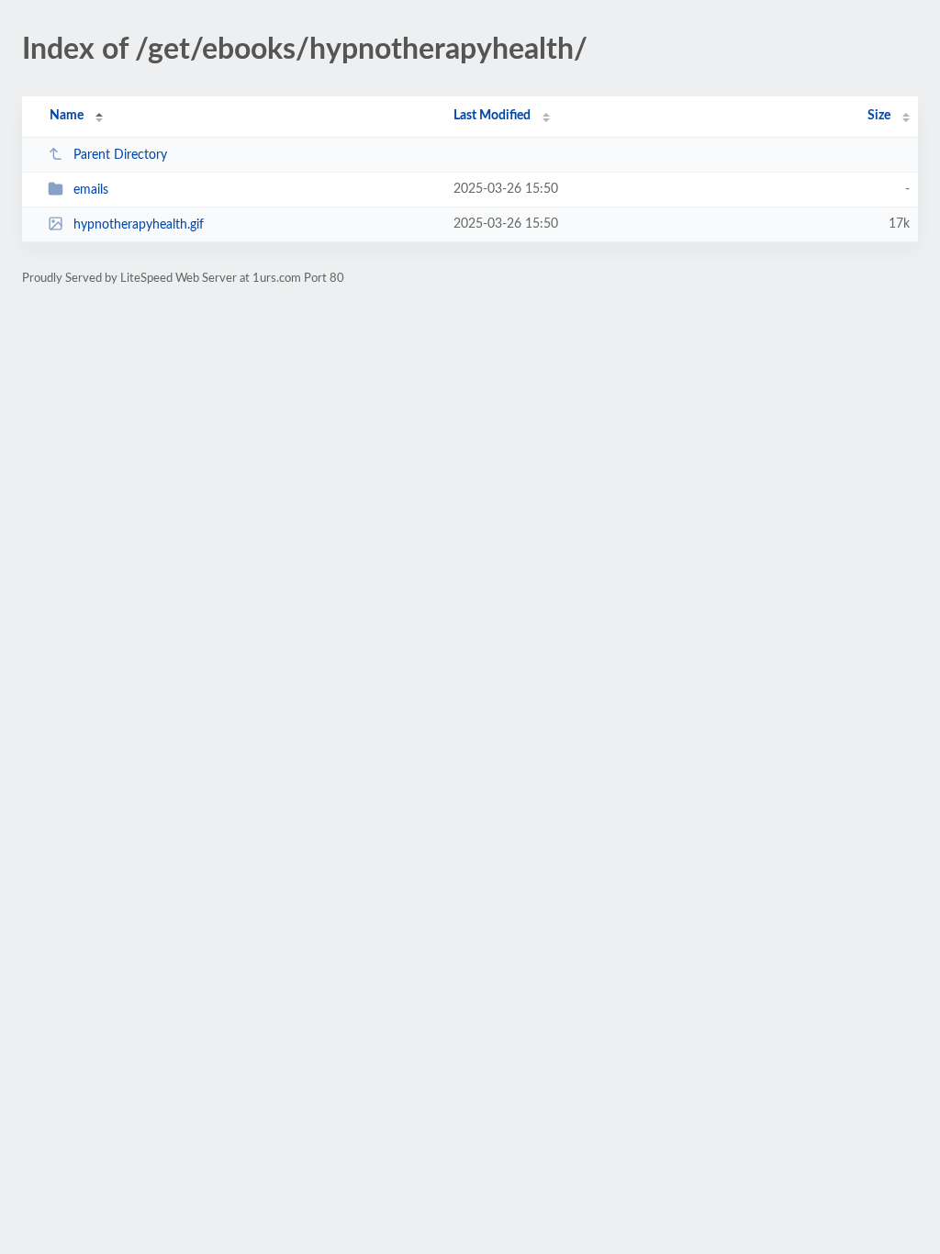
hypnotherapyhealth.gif (138, 224)
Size (878, 115)
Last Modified (492, 115)
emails (90, 190)
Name (67, 115)
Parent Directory (120, 155)
